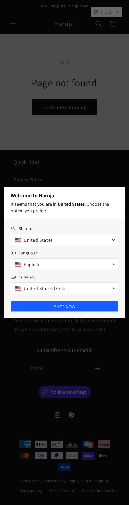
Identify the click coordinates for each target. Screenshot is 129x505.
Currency (27, 277)
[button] (106, 12)
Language (28, 253)
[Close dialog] (120, 191)
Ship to (25, 228)
